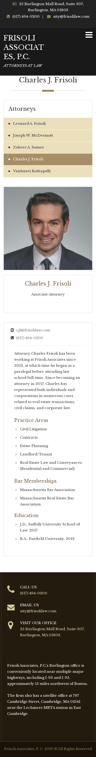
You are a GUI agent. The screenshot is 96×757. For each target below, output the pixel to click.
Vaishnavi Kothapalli (32, 171)
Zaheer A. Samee (28, 147)
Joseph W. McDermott (33, 135)
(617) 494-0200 (29, 338)
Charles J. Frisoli (28, 159)
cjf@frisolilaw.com (33, 330)
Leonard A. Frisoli (29, 123)
